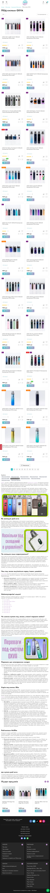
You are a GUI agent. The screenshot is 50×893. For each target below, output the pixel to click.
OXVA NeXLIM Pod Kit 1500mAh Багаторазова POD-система (37, 74)
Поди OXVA (29, 886)
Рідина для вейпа (7, 851)
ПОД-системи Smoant (34, 476)
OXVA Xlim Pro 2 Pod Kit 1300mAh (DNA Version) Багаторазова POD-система (11, 111)
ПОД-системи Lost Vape (25, 478)
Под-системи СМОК (31, 866)
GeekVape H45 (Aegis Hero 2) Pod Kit (8, 802)
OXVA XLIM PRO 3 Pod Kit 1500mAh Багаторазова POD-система (35, 37)
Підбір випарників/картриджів (9, 866)
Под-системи (4, 574)
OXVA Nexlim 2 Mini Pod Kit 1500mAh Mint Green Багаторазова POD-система (36, 446)
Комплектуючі (6, 856)
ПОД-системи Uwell (43, 476)
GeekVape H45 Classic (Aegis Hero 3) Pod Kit (24, 802)
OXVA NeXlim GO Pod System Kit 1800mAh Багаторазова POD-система (12, 74)
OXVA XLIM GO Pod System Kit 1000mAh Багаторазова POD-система (11, 334)
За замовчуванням (42, 14)
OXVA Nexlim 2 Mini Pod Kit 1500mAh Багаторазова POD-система (11, 186)
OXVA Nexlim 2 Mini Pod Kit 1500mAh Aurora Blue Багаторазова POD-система (12, 409)
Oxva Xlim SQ (7, 608)
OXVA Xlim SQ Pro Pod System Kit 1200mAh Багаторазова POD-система (12, 148)
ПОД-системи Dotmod (6, 476)
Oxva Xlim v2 (7, 612)
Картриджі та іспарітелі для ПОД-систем (12, 858)
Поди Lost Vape (30, 884)
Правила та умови (31, 853)
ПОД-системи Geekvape (35, 478)
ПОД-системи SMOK (5, 478)
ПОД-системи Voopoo (6, 480)
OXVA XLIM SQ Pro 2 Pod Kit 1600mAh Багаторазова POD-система (36, 111)
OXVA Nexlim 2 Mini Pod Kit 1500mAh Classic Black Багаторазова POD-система (37, 409)
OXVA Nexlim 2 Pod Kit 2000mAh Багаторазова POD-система (34, 186)
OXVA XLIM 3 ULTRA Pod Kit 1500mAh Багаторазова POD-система (11, 37)
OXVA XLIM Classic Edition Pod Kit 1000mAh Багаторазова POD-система (12, 297)
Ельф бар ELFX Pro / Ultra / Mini (34, 868)
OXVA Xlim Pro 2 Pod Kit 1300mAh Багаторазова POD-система (35, 334)
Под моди (5, 847)
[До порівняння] (19, 45)
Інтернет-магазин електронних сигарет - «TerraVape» (25, 890)
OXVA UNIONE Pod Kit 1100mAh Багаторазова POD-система (9, 260)
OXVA (2, 482)
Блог (4, 868)
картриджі (3, 492)
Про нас (29, 847)
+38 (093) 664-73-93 (25, 833)
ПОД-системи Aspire (15, 476)
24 (3, 14)
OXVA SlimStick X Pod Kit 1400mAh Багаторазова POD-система (35, 223)
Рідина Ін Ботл (30, 877)
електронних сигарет (32, 482)
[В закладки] (22, 45)
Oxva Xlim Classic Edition (9, 601)
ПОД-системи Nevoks (24, 476)
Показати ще (26, 465)
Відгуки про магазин (7, 873)
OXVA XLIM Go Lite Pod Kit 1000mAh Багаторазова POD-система (35, 297)
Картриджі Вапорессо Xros (33, 875)
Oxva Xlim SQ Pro (8, 606)
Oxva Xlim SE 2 (7, 609)
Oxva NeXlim (7, 600)
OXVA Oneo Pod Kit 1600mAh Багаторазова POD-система (12, 223)
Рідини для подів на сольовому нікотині (36, 870)
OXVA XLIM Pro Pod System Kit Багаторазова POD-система (37, 371)
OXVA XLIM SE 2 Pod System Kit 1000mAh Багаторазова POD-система (11, 371)
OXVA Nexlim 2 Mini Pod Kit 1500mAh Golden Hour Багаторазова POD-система (12, 446)
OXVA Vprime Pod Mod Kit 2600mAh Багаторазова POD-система (35, 260)
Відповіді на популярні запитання (10, 870)
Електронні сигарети (7, 853)
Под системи (5, 849)
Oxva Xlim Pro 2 (7, 604)
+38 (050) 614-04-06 (25, 831)
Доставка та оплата (31, 849)
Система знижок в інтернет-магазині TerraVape (35, 856)
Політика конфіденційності (33, 851)
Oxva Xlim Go (7, 603)
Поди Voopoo (30, 882)
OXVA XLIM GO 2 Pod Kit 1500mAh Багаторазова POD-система (35, 148)
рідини (2, 697)
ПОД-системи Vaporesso (15, 480)
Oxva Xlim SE (7, 611)
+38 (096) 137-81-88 (25, 829)
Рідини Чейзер (30, 873)
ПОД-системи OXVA (14, 478)
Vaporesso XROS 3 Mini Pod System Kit (41, 802)
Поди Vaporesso (30, 879)
